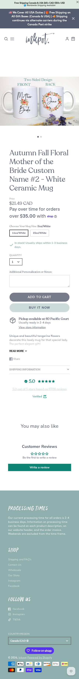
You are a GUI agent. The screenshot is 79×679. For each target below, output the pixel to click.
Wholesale (14, 570)
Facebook (13, 586)
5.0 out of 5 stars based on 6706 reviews (39, 389)
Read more (16, 351)
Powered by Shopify (39, 657)
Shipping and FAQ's (19, 559)
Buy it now (39, 307)
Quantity (15, 255)
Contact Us (14, 565)
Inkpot (23, 657)
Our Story (13, 575)
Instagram (14, 580)
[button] (38, 137)
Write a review (40, 467)
